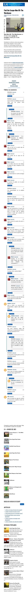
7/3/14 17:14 (14, 326)
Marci (8, 120)
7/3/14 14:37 (12, 227)
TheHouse (11, 480)
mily (8, 396)
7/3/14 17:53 (14, 361)
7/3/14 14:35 (12, 219)
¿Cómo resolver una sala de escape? (13, 521)
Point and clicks (15, 15)
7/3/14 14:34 (14, 196)
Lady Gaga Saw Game (14, 453)
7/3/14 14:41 (18, 248)
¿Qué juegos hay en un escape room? (14, 513)
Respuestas (11, 109)
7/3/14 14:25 (12, 153)
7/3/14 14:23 (12, 145)
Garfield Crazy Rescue (14, 446)
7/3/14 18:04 (14, 369)
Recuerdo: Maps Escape (15, 466)
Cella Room (12, 493)
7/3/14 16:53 (17, 315)
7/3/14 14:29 (12, 180)
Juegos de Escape (8, 15)
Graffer (13, 136)
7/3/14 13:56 (18, 111)
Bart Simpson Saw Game (15, 473)
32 (22, 15)
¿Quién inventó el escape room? (12, 511)
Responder (10, 96)
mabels (9, 303)
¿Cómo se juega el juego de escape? (13, 509)
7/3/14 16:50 (13, 303)
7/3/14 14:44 (16, 278)
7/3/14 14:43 (12, 295)
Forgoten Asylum (13, 560)
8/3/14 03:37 (12, 396)
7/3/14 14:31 (14, 188)
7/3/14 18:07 (18, 380)
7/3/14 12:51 (14, 92)
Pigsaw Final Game (14, 459)
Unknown (9, 369)
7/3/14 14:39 (14, 269)
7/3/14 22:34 (14, 389)
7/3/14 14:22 (12, 120)
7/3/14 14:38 (12, 237)
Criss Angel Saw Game (14, 439)
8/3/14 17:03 (17, 136)
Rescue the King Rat (14, 583)
